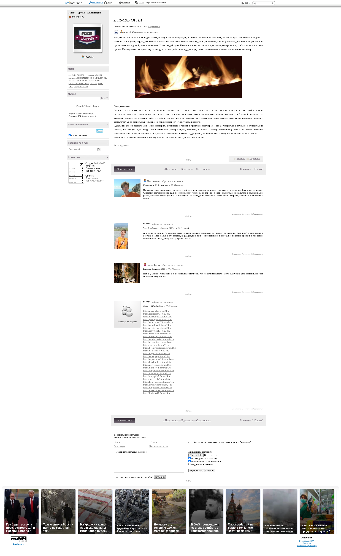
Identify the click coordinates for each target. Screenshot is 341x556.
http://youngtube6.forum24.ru (157, 319)
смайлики (142, 451)
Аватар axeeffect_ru (87, 38)
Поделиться (255, 158)
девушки (97, 75)
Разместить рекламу (306, 545)
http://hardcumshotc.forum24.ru (158, 382)
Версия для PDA (306, 541)
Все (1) (104, 98)
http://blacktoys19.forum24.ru (157, 316)
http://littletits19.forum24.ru (156, 393)
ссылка (180, 185)
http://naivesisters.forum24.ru (157, 365)
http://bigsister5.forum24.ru (156, 353)
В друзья (89, 57)
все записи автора (149, 32)
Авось (141, 2)
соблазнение (75, 83)
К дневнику (187, 169)
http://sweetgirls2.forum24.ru (157, 379)
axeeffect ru (69, 17)
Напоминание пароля (158, 446)
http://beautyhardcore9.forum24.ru (160, 347)
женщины (73, 78)
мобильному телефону (189, 192)
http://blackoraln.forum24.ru (157, 367)
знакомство (83, 77)
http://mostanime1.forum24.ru (157, 342)
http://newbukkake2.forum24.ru (158, 339)
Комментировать (124, 169)
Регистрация (97, 2)
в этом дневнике (79, 135)
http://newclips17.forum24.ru (157, 325)
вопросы (89, 75)
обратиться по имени (172, 181)
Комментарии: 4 (89, 116)
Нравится (241, 158)
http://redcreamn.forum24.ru (156, 313)
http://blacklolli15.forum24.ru (157, 362)
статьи (85, 83)
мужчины (72, 81)
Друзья (81, 13)
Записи (71, 13)
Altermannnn (153, 181)
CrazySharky (153, 265)
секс (96, 80)
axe (70, 75)
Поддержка (243, 3)
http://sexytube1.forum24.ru (156, 330)
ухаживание (82, 86)
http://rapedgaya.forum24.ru (156, 356)
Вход (109, 2)
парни (91, 81)
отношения (82, 80)
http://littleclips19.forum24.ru (157, 336)
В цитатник (257, 214)
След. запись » (203, 169)
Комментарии (94, 13)
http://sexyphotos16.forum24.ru (158, 370)
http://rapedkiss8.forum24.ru (157, 333)
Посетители (91, 178)
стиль (100, 84)
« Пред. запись (170, 169)
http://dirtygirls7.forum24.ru (156, 376)
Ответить (236, 214)
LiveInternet (73, 3)
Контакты (306, 543)
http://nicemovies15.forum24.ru (158, 390)
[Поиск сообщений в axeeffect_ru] (99, 131)
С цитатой (247, 214)
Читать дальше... (122, 145)
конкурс (94, 77)
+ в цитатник (154, 26)
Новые (259, 169)
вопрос (80, 75)
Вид (247, 3)
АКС (74, 75)
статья (93, 83)
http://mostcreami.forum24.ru (157, 328)
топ (75, 86)
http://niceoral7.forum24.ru (156, 311)
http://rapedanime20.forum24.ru (158, 359)
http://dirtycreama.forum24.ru (157, 387)
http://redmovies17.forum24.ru (158, 322)
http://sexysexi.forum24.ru (156, 345)
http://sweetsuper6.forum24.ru (157, 384)
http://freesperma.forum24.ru (157, 373)
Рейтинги (126, 2)
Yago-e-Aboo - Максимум (81, 113)
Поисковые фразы (94, 181)
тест (71, 86)
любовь (103, 78)
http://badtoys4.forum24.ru (156, 350)
